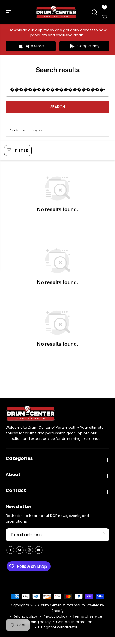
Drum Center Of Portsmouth (62, 605)
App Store (35, 45)
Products (17, 130)
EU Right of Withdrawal (57, 627)
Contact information (74, 621)
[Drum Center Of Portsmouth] (56, 12)
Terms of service (87, 616)
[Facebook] (10, 550)
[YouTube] (39, 550)
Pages (37, 130)
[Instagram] (29, 550)
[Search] (94, 12)
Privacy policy (55, 616)
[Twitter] (20, 550)
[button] (9, 12)
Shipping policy (37, 621)
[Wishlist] (104, 7)
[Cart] (104, 17)
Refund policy (25, 616)
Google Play (88, 45)
